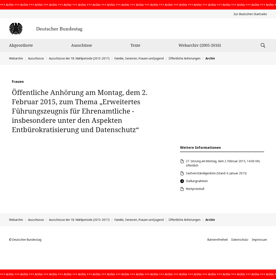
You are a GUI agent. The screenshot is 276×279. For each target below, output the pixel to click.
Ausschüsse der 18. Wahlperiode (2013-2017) (79, 58)
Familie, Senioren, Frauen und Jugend (139, 58)
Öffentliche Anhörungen (185, 58)
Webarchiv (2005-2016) (200, 45)
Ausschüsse (81, 45)
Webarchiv (16, 58)
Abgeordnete (21, 45)
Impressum (259, 239)
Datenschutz (239, 239)
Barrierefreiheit (217, 239)
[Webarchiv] (45, 29)
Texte (135, 45)
